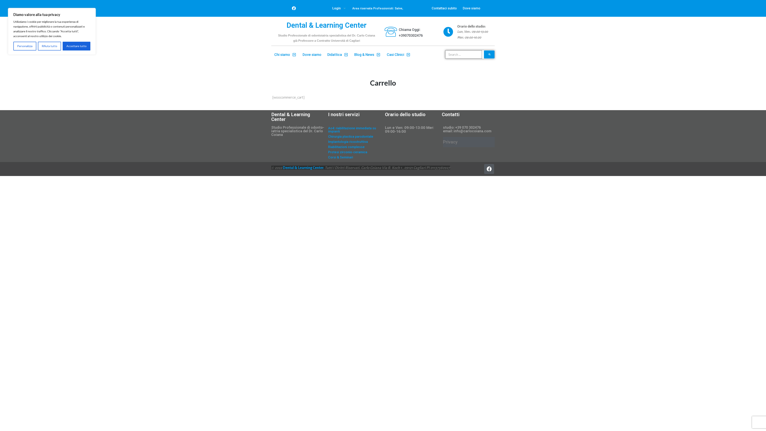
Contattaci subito (444, 8)
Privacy (450, 141)
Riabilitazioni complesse (346, 147)
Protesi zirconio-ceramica (347, 152)
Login (336, 8)
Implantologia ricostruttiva (348, 142)
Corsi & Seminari (340, 157)
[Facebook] (294, 8)
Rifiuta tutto (49, 46)
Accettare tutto (76, 46)
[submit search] (489, 54)
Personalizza (25, 46)
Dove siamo (471, 8)
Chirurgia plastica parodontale (350, 136)
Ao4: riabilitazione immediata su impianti (352, 129)
